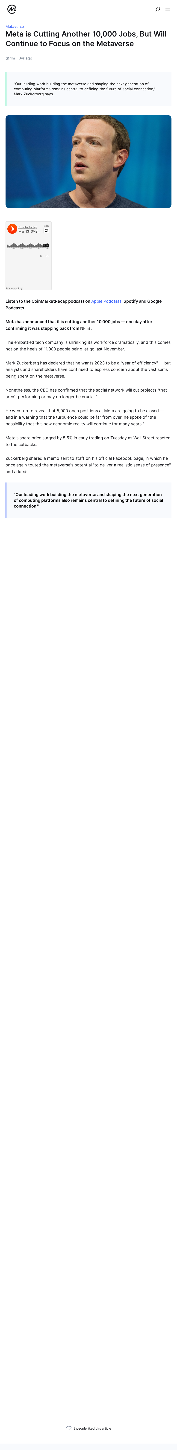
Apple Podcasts (106, 301)
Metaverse (15, 26)
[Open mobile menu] (167, 9)
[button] (167, 9)
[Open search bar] (157, 9)
